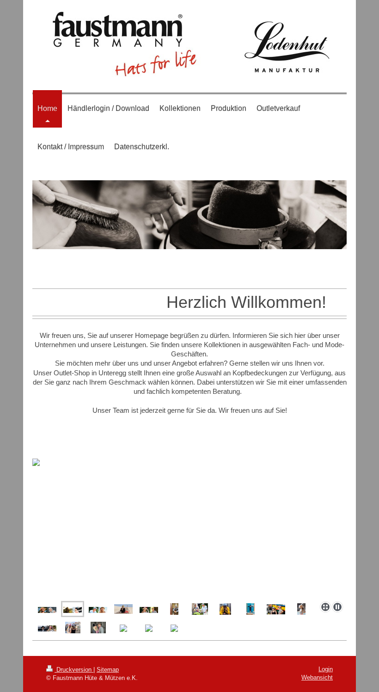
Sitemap (108, 669)
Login (325, 669)
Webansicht (317, 677)
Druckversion (74, 669)
